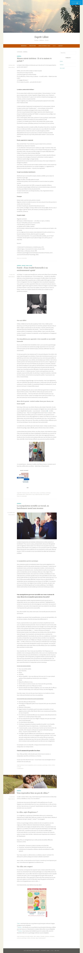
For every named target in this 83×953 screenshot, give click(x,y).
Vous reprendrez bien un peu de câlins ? (33, 793)
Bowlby (19, 927)
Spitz (18, 923)
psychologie (42, 492)
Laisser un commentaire (22, 258)
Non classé (29, 265)
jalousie (37, 492)
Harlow (20, 931)
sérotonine (33, 938)
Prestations (32, 45)
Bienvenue (24, 45)
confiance (38, 936)
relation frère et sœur (30, 494)
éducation (47, 936)
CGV (52, 950)
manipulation (30, 765)
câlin (35, 936)
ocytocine (19, 938)
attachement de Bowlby (24, 936)
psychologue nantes (21, 494)
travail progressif (41, 938)
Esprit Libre (42, 37)
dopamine (43, 936)
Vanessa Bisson (11, 67)
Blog (54, 45)
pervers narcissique (38, 765)
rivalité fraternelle (39, 494)
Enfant (24, 265)
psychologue (48, 492)
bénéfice (31, 936)
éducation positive (26, 492)
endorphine (52, 936)
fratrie (34, 492)
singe (37, 938)
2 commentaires (20, 768)
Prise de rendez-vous (44, 45)
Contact (60, 45)
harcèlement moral (23, 765)
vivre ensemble (46, 494)
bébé (21, 492)
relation (49, 765)
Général (19, 56)
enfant (31, 492)
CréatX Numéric (35, 950)
